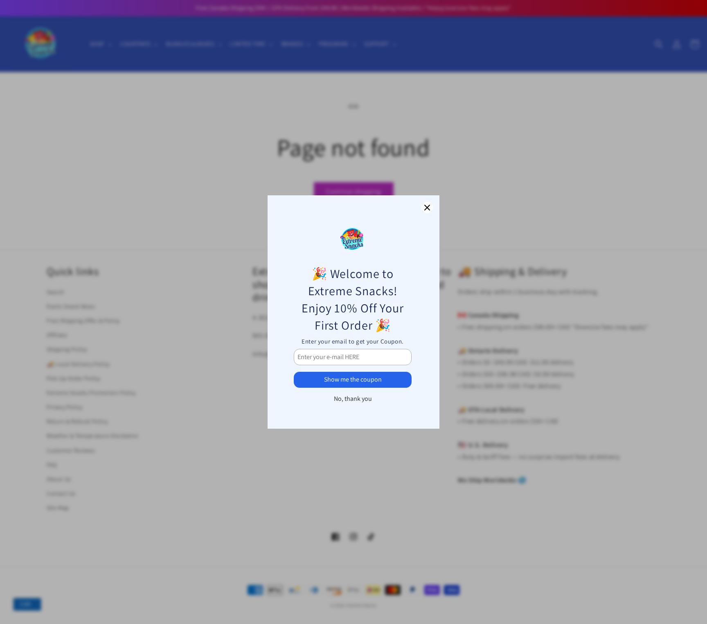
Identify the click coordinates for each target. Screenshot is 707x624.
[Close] (427, 207)
